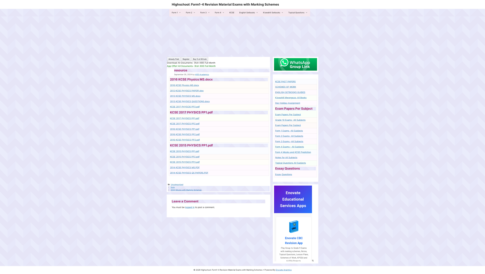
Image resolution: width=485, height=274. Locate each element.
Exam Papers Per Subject (288, 114)
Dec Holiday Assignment (287, 103)
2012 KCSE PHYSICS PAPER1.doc (187, 90)
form (173, 187)
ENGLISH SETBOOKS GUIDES (290, 92)
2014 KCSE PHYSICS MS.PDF (185, 167)
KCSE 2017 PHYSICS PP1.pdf (184, 118)
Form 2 (189, 12)
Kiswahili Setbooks (271, 12)
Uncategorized (177, 184)
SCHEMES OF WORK (285, 87)
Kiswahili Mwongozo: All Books (291, 97)
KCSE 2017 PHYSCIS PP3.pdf (185, 106)
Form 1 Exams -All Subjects (289, 130)
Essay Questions (283, 174)
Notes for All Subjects (286, 157)
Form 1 (175, 12)
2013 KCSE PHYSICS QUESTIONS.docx (190, 101)
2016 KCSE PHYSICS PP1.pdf (184, 129)
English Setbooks (247, 12)
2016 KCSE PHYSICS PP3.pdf (185, 140)
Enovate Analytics (284, 270)
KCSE (231, 12)
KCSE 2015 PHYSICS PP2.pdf (185, 157)
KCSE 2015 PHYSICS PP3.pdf (185, 162)
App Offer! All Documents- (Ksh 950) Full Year (190, 66)
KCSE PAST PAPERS (285, 81)
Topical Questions (296, 12)
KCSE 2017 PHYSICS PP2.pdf (185, 123)
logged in (190, 207)
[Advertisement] (242, 35)
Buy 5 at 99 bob (200, 59)
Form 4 (218, 12)
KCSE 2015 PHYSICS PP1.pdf (184, 151)
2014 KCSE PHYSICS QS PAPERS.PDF (189, 173)
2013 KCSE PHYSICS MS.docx (185, 96)
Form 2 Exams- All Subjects (289, 136)
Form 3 (203, 12)
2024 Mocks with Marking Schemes (186, 190)
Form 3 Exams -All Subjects (289, 141)
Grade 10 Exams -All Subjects (290, 120)
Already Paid (173, 59)
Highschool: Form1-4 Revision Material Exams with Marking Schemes (225, 4)
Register (186, 59)
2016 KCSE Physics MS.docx (184, 85)
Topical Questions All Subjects (290, 163)
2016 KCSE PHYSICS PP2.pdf (185, 134)
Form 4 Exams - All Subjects (289, 147)
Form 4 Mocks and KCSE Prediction (293, 152)
